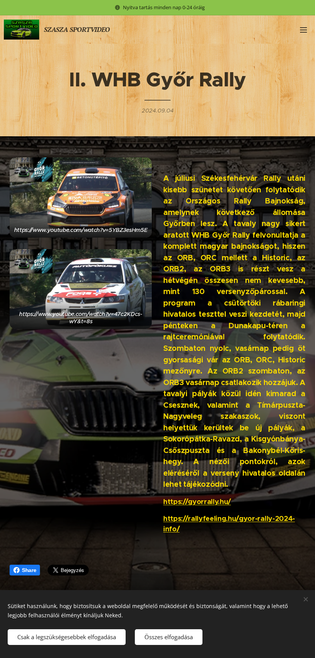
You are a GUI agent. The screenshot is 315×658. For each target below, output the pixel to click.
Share (29, 570)
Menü (303, 29)
